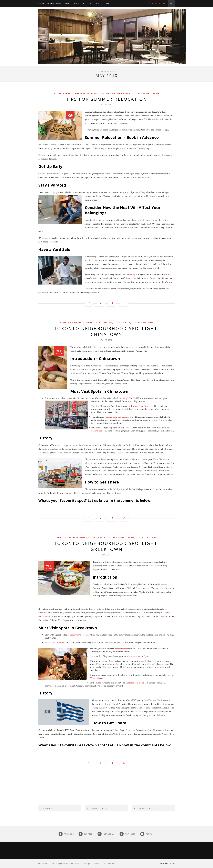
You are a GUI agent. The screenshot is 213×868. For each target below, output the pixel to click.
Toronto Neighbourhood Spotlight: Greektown (106, 546)
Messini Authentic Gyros (137, 656)
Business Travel (63, 93)
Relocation (123, 93)
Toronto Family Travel (145, 93)
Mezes (112, 664)
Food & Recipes (103, 323)
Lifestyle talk (107, 93)
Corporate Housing (86, 93)
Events (90, 323)
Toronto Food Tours (140, 406)
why (170, 282)
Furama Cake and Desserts (117, 416)
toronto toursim (142, 323)
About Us (94, 3)
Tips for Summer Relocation (106, 99)
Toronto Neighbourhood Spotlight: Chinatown (106, 331)
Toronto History (145, 537)
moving (131, 274)
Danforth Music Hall (134, 682)
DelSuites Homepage (49, 3)
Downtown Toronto (72, 323)
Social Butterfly (122, 648)
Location (79, 3)
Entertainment (78, 537)
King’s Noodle (129, 398)
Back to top (166, 864)
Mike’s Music (96, 678)
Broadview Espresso (79, 634)
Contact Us (109, 3)
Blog (68, 3)
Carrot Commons (57, 642)
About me (62, 537)
